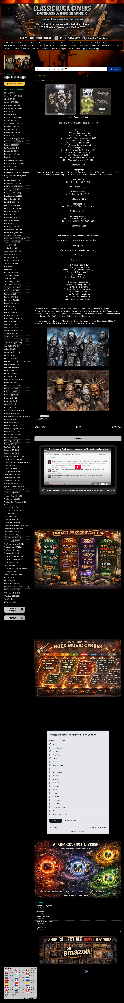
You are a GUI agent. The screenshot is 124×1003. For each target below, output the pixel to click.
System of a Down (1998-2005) (14, 487)
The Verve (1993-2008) (11, 553)
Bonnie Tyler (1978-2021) (12, 154)
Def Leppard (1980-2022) (12, 193)
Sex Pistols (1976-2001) (11, 447)
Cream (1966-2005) (10, 170)
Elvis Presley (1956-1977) (12, 221)
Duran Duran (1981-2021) (12, 211)
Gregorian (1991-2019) (11, 257)
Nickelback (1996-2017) (11, 364)
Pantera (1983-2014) (10, 383)
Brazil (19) (26, 49)
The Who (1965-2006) (11, 562)
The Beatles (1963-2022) (12, 499)
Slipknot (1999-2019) (10, 468)
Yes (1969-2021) (9, 599)
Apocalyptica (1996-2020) (12, 117)
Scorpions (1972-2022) (11, 450)
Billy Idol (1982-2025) (11, 130)
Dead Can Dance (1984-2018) (13, 187)
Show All (119, 932)
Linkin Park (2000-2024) (12, 312)
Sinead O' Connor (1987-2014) (13, 459)
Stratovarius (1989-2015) (12, 478)
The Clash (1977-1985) (11, 507)
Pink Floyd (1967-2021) (11, 395)
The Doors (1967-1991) (11, 516)
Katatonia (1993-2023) (11, 297)
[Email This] (41, 416)
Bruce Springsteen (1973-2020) (14, 163)
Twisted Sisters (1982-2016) (13, 575)
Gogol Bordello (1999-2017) (13, 242)
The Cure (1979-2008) (11, 513)
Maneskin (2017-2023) (11, 325)
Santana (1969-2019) (11, 441)
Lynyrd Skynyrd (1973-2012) (13, 319)
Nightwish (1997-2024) (11, 367)
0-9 (12, 42)
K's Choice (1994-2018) (11, 291)
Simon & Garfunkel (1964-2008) (14, 456)
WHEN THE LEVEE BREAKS (45, 922)
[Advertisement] (69, 59)
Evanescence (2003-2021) (12, 227)
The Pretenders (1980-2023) (13, 538)
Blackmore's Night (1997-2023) (14, 139)
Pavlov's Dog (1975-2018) (12, 386)
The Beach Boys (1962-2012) (13, 496)
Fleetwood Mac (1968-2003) (13, 230)
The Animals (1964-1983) (12, 493)
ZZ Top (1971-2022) (10, 602)
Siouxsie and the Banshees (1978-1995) (17, 462)
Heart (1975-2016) (10, 269)
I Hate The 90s (41, 927)
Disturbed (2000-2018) (11, 202)
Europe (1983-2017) (10, 224)
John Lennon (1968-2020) (12, 285)
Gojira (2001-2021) (10, 245)
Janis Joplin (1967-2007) (12, 282)
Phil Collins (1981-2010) (11, 392)
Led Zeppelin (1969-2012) (12, 306)
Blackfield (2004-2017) (11, 136)
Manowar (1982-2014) (11, 328)
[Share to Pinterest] (48, 416)
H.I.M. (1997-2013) (10, 266)
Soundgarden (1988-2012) (12, 471)
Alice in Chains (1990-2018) (13, 108)
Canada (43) (39, 45)
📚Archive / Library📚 (59, 49)
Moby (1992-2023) (10, 349)
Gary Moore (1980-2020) (12, 236)
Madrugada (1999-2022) (12, 322)
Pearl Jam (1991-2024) (11, 389)
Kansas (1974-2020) (10, 294)
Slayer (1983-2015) (10, 465)
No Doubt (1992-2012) (11, 374)
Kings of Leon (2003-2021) (12, 303)
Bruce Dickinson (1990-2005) (13, 160)
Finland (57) (95, 45)
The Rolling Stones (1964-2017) (14, 544)
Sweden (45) (106, 45)
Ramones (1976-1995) (10, 426)
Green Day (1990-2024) (12, 254)
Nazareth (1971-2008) (11, 358)
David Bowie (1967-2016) (12, 181)
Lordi (45, 419)
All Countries (45, 49)
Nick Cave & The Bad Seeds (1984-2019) (17, 361)
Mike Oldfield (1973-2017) (12, 346)
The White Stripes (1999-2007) (14, 559)
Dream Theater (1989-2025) (13, 208)
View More (78, 439)
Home (6, 42)
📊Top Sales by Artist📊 (91, 49)
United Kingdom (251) (26, 45)
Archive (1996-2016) (10, 120)
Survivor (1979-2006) (11, 484)
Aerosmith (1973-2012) (11, 102)
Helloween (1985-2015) (11, 273)
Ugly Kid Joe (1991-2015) (12, 584)
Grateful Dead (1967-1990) (12, 251)
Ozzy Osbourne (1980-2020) (13, 380)
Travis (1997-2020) (10, 572)
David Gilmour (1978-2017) (12, 184)
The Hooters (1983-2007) (12, 523)
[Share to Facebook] (46, 416)
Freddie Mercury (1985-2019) (13, 233)
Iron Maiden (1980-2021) (12, 276)
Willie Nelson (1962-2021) (12, 593)
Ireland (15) (72, 45)
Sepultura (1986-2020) (11, 453)
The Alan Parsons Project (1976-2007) (16, 490)
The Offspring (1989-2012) (12, 532)
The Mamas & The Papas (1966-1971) (16, 526)
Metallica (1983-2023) (11, 337)
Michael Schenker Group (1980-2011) (16, 340)
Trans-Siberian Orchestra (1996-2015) (16, 568)
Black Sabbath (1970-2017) (12, 133)
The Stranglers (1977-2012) (13, 547)
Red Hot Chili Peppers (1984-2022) (15, 429)
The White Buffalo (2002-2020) (14, 556)
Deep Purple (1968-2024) (12, 190)
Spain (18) (17, 49)
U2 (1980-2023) (9, 578)
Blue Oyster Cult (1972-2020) (13, 142)
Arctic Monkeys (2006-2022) (13, 124)
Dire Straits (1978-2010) (12, 199)
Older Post (116, 427)
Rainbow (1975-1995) (10, 419)
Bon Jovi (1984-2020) (11, 151)
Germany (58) (50, 45)
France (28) (7, 49)
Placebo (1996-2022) (10, 398)
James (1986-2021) (10, 279)
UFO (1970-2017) (9, 581)
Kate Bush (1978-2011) (11, 300)
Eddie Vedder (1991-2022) (12, 217)
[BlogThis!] (42, 416)
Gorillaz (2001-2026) (10, 248)
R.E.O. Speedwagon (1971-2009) (14, 410)
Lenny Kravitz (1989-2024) (12, 309)
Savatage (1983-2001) (11, 444)
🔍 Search (114, 69)
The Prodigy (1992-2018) (12, 541)
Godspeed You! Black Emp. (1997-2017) (16, 239)
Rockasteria (40, 911)
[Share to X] (44, 416)
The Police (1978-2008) (11, 535)
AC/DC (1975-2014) (10, 99)
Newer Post (39, 427)
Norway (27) (117, 45)
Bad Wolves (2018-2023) (12, 127)
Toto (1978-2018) (9, 565)
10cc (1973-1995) (9, 93)
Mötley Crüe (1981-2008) (12, 352)
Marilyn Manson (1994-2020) (13, 331)
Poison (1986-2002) (10, 401)
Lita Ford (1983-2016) (11, 315)
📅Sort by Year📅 (74, 49)
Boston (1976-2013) (10, 157)
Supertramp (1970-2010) (12, 481)
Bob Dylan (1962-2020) (11, 145)
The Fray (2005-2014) (11, 520)
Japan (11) (35, 49)
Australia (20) (61, 45)
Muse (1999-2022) (10, 355)
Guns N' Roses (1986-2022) (13, 260)
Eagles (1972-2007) (10, 214)
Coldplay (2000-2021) (11, 166)
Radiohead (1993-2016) (11, 413)
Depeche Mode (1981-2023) (13, 196)
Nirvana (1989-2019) (10, 371)
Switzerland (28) (84, 45)
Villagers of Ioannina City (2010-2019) (16, 587)
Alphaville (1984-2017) (11, 111)
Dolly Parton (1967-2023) (12, 205)
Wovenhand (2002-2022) (12, 596)
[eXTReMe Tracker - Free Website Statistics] (86, 973)
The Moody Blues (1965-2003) (13, 529)
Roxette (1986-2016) (10, 438)
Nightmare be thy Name (44, 906)
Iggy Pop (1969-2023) (11, 263)
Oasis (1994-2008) (10, 377)
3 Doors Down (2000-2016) (13, 96)
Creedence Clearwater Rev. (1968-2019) (16, 173)
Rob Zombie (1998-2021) (12, 432)
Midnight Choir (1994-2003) (13, 343)
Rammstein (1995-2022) (11, 423)
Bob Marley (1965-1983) (11, 148)
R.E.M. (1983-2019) (10, 407)
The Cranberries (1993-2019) (13, 510)
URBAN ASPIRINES (43, 916)
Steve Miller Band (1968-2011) (14, 475)
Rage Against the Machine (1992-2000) (17, 416)
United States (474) (10, 45)
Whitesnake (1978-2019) (12, 590)
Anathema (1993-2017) (11, 114)
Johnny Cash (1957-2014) (12, 288)
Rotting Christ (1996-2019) (12, 435)
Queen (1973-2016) (10, 404)
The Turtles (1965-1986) (11, 550)
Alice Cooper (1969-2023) (12, 105)
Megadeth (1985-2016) (11, 334)
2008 (41, 419)
